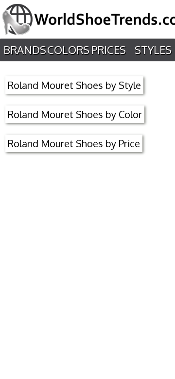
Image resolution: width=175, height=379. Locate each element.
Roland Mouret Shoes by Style (74, 85)
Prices (108, 49)
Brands (24, 49)
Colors (68, 49)
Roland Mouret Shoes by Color (75, 114)
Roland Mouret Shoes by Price (74, 143)
